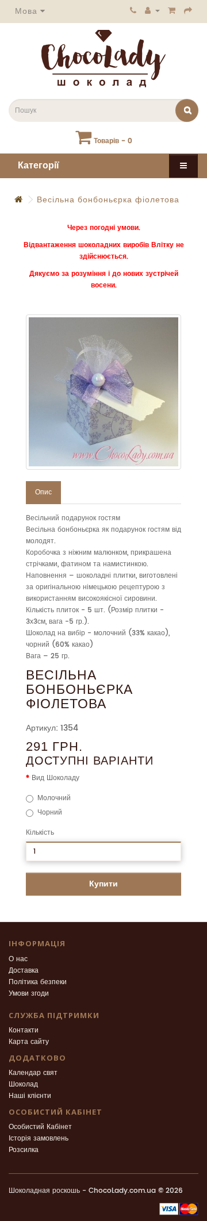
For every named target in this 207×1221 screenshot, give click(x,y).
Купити (103, 883)
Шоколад (23, 1084)
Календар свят (33, 1073)
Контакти (24, 1030)
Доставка (24, 970)
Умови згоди (29, 993)
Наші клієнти (30, 1096)
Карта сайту (29, 1041)
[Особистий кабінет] (152, 10)
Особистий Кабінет (40, 1127)
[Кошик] (172, 10)
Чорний (49, 812)
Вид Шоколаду (55, 778)
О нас (18, 959)
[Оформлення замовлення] (188, 10)
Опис (43, 492)
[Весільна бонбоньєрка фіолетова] (103, 392)
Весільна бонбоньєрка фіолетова (108, 199)
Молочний (54, 798)
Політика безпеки (38, 982)
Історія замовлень (38, 1138)
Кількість (40, 832)
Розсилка (24, 1150)
